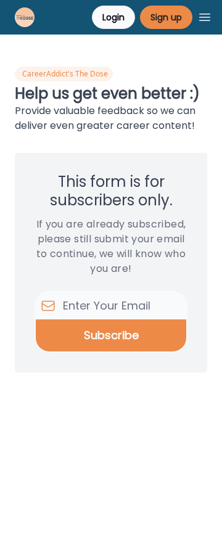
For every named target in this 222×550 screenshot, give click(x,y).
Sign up (166, 17)
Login (113, 17)
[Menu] (204, 15)
